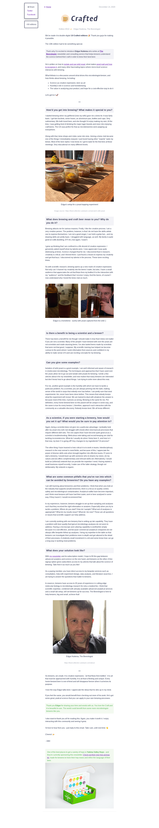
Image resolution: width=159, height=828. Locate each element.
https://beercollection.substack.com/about (79, 663)
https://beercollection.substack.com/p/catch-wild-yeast (85, 211)
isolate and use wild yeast (74, 64)
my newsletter (55, 556)
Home (48, 7)
